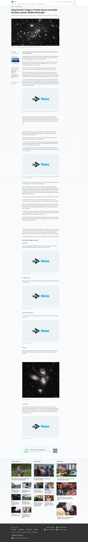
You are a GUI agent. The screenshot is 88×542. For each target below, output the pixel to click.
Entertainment (33, 3)
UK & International (41, 3)
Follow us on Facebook (62, 527)
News (12, 6)
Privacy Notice (24, 532)
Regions (19, 3)
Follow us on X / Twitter (50, 527)
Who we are (13, 532)
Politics (27, 3)
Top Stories (13, 3)
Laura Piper (13, 51)
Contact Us (29, 532)
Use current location (67, 1)
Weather (56, 1)
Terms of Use (18, 532)
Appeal (35, 529)
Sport (24, 3)
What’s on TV (29, 529)
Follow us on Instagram (62, 529)
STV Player (13, 529)
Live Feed (74, 3)
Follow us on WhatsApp (50, 529)
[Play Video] (35, 32)
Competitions (21, 529)
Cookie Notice (34, 532)
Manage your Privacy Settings (17, 535)
